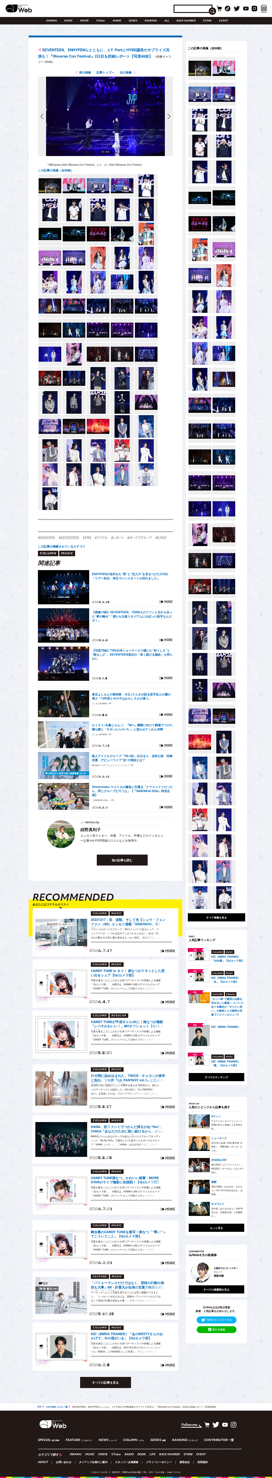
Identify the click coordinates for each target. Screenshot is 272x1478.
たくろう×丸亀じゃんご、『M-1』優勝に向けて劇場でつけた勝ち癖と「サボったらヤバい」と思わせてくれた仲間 (132, 727)
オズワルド (217, 1204)
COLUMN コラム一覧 (57, 1406)
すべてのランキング (216, 1077)
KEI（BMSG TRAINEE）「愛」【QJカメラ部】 (226, 1063)
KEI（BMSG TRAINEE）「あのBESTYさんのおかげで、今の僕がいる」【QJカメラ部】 (127, 1336)
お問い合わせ (63, 1462)
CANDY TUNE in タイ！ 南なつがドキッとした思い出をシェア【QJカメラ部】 (128, 973)
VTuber (100, 21)
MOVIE (84, 21)
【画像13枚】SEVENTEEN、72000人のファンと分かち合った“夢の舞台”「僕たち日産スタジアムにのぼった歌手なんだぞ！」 (132, 616)
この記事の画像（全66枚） (56, 170)
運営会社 (184, 1462)
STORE (207, 21)
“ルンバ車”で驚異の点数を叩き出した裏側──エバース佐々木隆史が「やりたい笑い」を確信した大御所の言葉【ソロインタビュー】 (227, 1006)
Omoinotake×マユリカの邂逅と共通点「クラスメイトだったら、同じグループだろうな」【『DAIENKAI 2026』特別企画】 (132, 791)
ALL (166, 21)
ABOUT (43, 1462)
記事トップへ (105, 72)
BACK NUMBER (186, 21)
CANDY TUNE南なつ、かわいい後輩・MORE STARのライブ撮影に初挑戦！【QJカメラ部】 (126, 1180)
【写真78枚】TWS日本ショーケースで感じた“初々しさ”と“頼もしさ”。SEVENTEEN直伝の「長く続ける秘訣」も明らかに (132, 654)
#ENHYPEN (46, 537)
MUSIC (68, 21)
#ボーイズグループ (139, 537)
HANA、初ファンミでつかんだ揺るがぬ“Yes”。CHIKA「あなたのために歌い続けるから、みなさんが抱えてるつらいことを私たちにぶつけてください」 (128, 1129)
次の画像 (126, 72)
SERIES (133, 21)
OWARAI (51, 21)
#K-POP (160, 537)
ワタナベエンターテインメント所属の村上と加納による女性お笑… (226, 1124)
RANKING (151, 21)
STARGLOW (218, 1160)
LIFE (152, 1454)
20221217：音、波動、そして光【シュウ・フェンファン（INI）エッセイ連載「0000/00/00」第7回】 (128, 922)
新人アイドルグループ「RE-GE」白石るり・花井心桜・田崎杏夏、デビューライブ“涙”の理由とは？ (132, 758)
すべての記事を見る (105, 1382)
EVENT (223, 21)
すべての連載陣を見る (216, 1289)
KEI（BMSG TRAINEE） (226, 1027)
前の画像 (85, 72)
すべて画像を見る (216, 917)
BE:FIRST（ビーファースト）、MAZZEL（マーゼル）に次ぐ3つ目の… (227, 1168)
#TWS (87, 537)
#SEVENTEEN (69, 537)
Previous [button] (192, 1272)
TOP (39, 1406)
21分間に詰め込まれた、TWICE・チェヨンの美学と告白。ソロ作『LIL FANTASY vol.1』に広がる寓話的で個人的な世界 (128, 1078)
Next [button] (238, 1272)
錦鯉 (213, 1182)
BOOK (141, 1454)
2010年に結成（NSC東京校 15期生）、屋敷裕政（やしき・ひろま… (226, 1146)
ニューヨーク (219, 1138)
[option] (216, 1272)
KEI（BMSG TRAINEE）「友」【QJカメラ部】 (226, 979)
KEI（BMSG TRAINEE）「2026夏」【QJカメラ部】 (227, 958)
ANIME (117, 21)
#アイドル (101, 537)
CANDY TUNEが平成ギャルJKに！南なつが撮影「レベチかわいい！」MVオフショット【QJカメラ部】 (127, 1024)
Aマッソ (216, 1116)
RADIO (129, 1454)
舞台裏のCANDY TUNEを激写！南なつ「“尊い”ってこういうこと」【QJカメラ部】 (128, 1234)
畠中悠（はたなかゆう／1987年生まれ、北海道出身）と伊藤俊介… (227, 1212)
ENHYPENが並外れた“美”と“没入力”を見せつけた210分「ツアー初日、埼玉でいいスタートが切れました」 (130, 576)
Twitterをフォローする (219, 1319)
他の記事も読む (122, 860)
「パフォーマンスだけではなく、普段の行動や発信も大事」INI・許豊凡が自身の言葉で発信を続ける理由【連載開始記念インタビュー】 (128, 1285)
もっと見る (216, 1228)
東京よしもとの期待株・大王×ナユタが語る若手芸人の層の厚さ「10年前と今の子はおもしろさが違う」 (131, 696)
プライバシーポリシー (159, 1462)
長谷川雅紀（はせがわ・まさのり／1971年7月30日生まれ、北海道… (227, 1190)
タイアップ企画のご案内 (93, 1462)
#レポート (117, 537)
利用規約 (202, 1462)
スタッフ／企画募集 (126, 1462)
